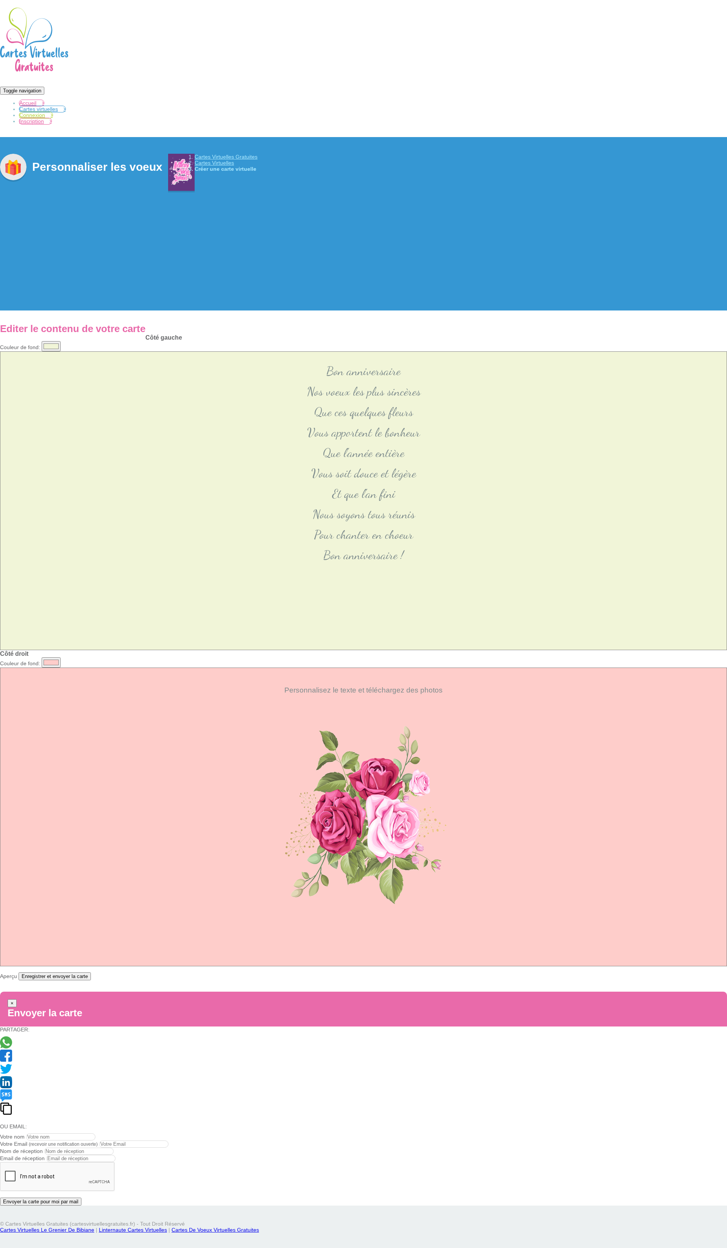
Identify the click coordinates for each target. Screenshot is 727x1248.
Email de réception (22, 1158)
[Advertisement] (363, 245)
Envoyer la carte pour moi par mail (40, 1201)
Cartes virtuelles (38, 109)
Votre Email (13, 1144)
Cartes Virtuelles (214, 163)
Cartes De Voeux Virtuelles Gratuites (215, 1230)
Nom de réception (21, 1151)
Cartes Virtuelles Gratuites (226, 157)
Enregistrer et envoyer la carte (55, 976)
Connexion (32, 115)
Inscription (31, 121)
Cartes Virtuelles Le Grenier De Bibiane (47, 1230)
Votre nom (12, 1137)
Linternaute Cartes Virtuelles (133, 1230)
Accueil (27, 103)
